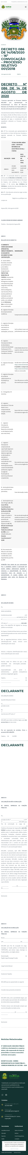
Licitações (17, 1138)
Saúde (2, 1138)
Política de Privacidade (6, 1152)
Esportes (3, 1136)
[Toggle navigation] (22, 7)
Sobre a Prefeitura (19, 1130)
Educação (3, 1133)
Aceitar (14, 1149)
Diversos (3, 44)
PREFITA (19, 74)
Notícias (16, 1133)
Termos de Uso (17, 1152)
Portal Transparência (19, 1136)
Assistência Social (5, 1130)
